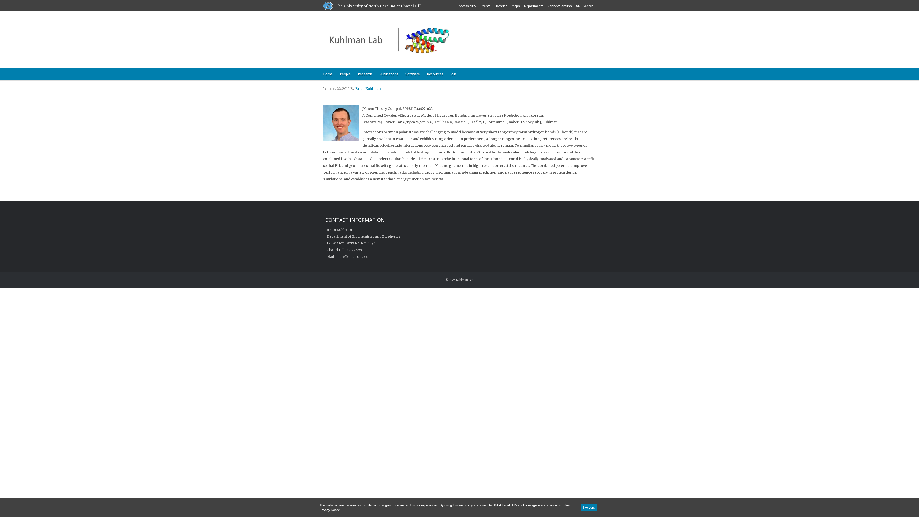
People (345, 74)
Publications (388, 74)
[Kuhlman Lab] (413, 39)
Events (485, 6)
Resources (435, 74)
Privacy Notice (329, 510)
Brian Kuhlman (368, 88)
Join (453, 74)
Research (365, 74)
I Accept (589, 507)
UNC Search (584, 6)
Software (412, 74)
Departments (533, 6)
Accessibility (467, 6)
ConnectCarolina (560, 6)
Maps (516, 6)
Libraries (501, 6)
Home (328, 74)
